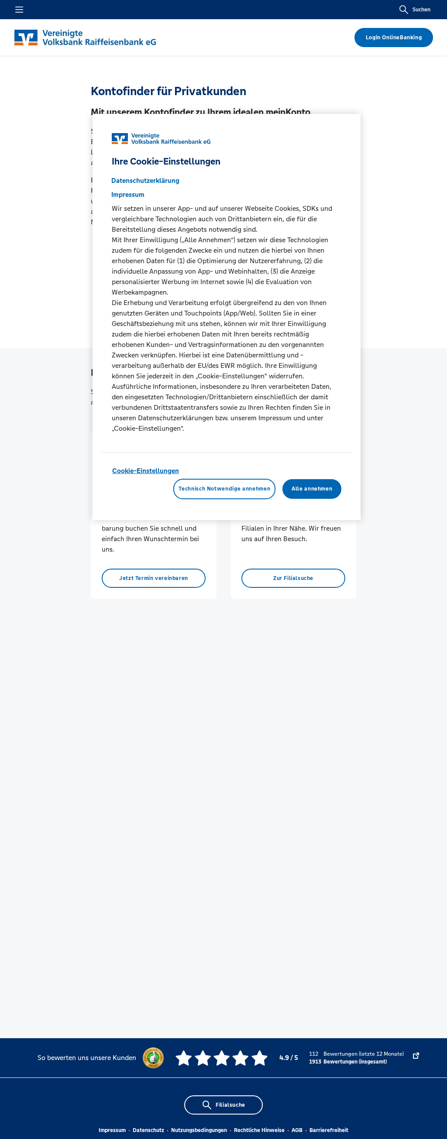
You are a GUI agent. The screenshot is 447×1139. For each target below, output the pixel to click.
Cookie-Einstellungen (145, 471)
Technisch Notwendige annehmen (224, 488)
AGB (297, 1130)
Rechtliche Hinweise (259, 1130)
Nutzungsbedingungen (199, 1130)
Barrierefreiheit (328, 1130)
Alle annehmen (312, 488)
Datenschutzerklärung (145, 180)
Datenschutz (148, 1130)
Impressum (112, 1130)
